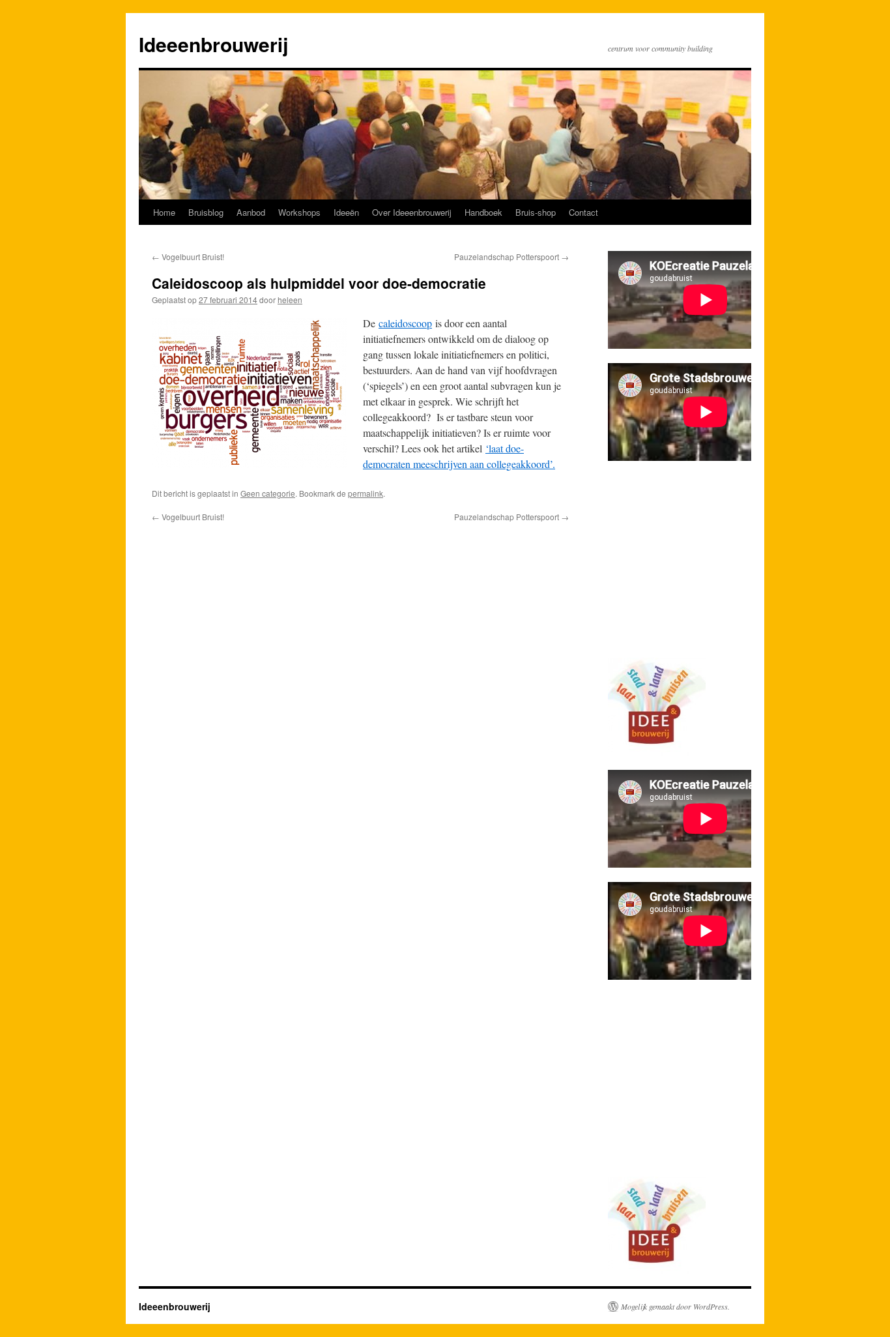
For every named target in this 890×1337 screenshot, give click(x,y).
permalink (365, 493)
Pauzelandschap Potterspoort (511, 256)
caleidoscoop (405, 323)
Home (164, 212)
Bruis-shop (535, 212)
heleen (290, 299)
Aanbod (251, 212)
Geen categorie (267, 493)
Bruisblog (205, 212)
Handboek (483, 212)
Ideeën (346, 212)
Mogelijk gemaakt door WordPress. (675, 1306)
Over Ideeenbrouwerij (412, 212)
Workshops (299, 212)
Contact (583, 212)
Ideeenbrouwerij (213, 44)
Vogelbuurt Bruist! (188, 256)
